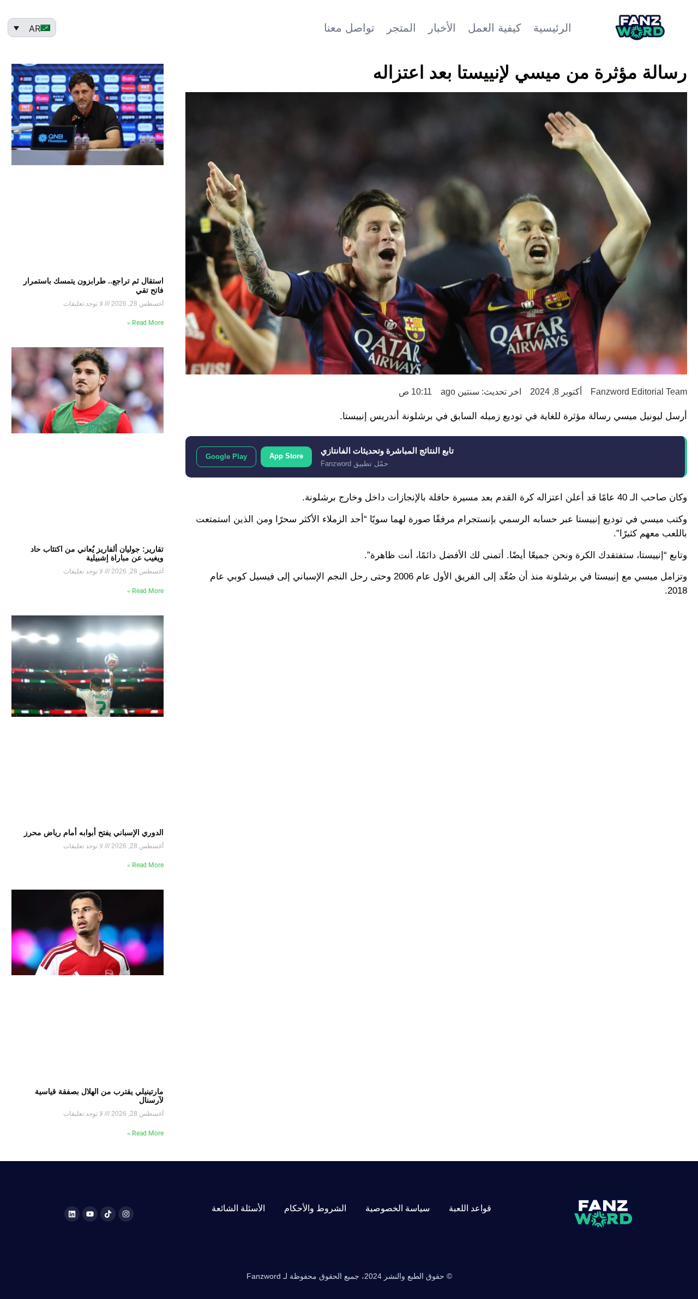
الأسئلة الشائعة (238, 1208)
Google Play (226, 456)
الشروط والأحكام (315, 1208)
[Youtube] (90, 1214)
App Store (286, 456)
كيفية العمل (494, 28)
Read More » (145, 323)
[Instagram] (126, 1214)
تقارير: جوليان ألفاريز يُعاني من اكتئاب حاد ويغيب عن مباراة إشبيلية (97, 554)
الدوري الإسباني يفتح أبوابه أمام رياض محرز (94, 832)
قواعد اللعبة (470, 1208)
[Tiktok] (108, 1214)
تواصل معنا (349, 28)
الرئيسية (552, 28)
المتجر (401, 28)
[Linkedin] (72, 1214)
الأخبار (442, 28)
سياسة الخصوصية (397, 1208)
